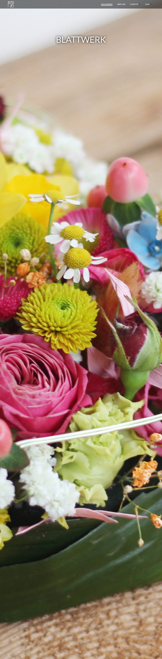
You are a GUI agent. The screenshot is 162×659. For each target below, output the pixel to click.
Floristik (134, 4)
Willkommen (106, 4)
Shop (147, 4)
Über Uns (121, 4)
